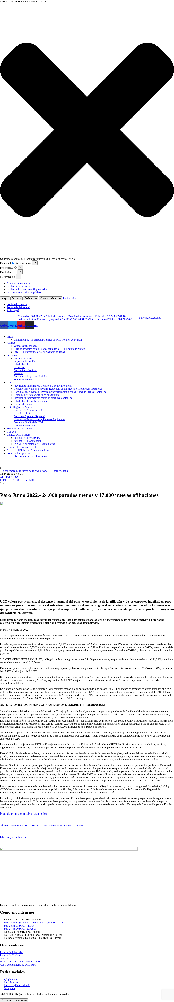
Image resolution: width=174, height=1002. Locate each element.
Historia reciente (22, 413)
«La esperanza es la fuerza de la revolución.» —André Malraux (34, 470)
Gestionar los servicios (19, 286)
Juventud (18, 373)
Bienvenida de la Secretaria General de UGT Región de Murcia (48, 339)
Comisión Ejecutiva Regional (29, 416)
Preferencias (31, 298)
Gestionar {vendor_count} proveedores (28, 289)
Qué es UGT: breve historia (28, 410)
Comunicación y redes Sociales (30, 376)
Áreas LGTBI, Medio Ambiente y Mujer (28, 450)
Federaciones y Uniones (20, 428)
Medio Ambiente (23, 379)
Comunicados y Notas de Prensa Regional (58, 388)
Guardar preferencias (50, 298)
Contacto (11, 431)
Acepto (4, 298)
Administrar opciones (18, 282)
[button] (87, 130)
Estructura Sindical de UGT (29, 422)
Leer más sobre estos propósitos (24, 292)
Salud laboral (21, 364)
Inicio (10, 336)
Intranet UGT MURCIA (27, 437)
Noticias (11, 382)
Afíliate (11, 342)
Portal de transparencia (19, 453)
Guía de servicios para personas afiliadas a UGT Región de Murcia (49, 348)
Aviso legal (13, 310)
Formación (19, 367)
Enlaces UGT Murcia (18, 434)
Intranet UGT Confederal (27, 440)
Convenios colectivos (25, 370)
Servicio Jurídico (23, 358)
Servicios (12, 355)
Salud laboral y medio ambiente (30, 401)
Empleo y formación (25, 361)
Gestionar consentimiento (14, 1000)
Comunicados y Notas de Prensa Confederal (60, 391)
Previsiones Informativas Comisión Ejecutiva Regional (43, 385)
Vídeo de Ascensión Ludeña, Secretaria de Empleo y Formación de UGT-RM (41, 825)
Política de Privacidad (18, 307)
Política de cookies (17, 304)
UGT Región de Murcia (20, 407)
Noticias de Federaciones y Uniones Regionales (39, 419)
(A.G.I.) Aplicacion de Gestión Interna (34, 443)
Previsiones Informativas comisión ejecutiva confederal (43, 397)
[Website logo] (87, 330)
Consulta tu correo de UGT (21, 446)
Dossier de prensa (23, 404)
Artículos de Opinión (36, 394)
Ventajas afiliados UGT (26, 345)
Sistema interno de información (30, 456)
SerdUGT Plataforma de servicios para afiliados (39, 351)
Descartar (16, 298)
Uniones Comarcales (25, 425)
